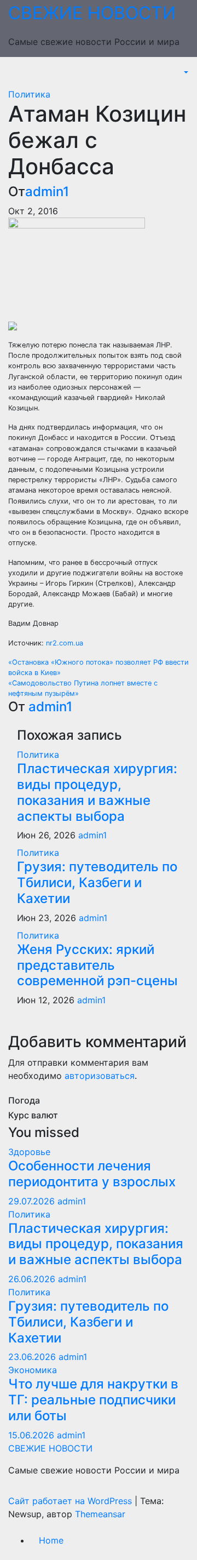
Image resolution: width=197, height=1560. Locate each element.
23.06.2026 (33, 1356)
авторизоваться (100, 1075)
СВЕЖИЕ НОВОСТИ (92, 13)
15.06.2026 (32, 1435)
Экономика (32, 1369)
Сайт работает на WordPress (71, 1500)
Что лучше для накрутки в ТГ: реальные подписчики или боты (93, 1400)
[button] (185, 72)
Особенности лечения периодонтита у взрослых (92, 1174)
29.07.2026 (32, 1201)
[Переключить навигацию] (16, 75)
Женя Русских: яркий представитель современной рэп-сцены (97, 965)
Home (51, 1540)
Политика (29, 94)
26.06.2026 (33, 1278)
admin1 (47, 191)
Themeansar (100, 1513)
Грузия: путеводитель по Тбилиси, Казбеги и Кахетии (97, 882)
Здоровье (29, 1151)
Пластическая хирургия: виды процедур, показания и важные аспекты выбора (97, 792)
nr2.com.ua (64, 643)
